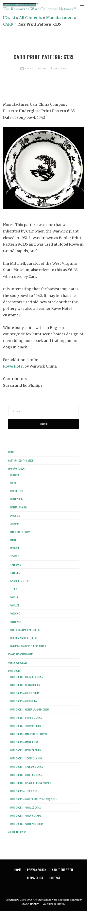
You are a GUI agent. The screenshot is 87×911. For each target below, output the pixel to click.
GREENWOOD (16, 499)
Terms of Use (35, 877)
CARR (8, 24)
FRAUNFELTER (16, 491)
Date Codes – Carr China (23, 701)
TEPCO (13, 589)
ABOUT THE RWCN (17, 832)
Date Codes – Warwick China (25, 815)
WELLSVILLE (15, 621)
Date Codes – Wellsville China (26, 823)
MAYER (13, 540)
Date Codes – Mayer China (24, 742)
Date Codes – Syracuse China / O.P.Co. (31, 783)
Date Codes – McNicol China (25, 750)
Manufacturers (59, 17)
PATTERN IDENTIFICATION (21, 460)
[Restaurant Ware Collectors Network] (39, 7)
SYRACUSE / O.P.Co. (20, 581)
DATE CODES (14, 670)
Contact (54, 877)
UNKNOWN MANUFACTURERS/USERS (28, 646)
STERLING (15, 572)
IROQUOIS (15, 515)
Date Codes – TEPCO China (24, 791)
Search (44, 424)
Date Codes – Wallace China (25, 807)
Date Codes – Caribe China (24, 693)
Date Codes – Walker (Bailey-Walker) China (33, 799)
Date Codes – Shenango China (26, 766)
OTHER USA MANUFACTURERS (25, 629)
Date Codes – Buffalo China (25, 685)
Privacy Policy (36, 869)
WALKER (14, 597)
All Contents (30, 17)
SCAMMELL (15, 556)
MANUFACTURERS (17, 468)
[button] (39, 204)
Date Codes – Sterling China (26, 775)
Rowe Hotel (13, 366)
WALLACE (14, 605)
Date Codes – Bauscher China (26, 677)
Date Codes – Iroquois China (26, 717)
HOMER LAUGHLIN (18, 507)
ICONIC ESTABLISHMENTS (21, 654)
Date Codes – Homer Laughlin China (29, 709)
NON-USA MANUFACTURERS (23, 638)
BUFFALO (14, 474)
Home (11, 452)
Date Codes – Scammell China (26, 758)
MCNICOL (14, 548)
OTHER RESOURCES (18, 662)
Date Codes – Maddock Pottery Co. (29, 734)
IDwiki (9, 17)
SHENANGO (15, 564)
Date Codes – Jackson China (25, 725)
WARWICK (15, 613)
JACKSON (14, 523)
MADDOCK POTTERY (20, 532)
